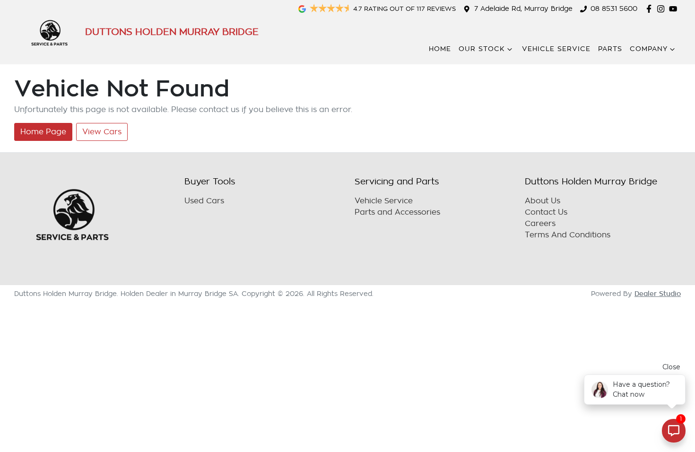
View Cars (102, 132)
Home (440, 48)
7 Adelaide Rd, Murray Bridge (523, 8)
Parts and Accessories (397, 212)
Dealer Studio (657, 293)
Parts (610, 48)
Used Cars (204, 201)
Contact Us (546, 212)
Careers (540, 223)
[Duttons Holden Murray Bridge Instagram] (663, 9)
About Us (542, 201)
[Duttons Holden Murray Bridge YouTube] (675, 9)
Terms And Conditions (567, 235)
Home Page (43, 132)
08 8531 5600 (614, 8)
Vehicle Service (556, 48)
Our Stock (482, 48)
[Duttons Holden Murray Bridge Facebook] (651, 9)
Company (649, 48)
